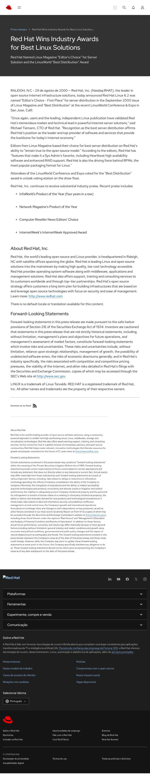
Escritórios (8, 735)
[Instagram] (145, 580)
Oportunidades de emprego (66, 730)
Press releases (19, 29)
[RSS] (35, 405)
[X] (136, 580)
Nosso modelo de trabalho (17, 668)
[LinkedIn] (110, 580)
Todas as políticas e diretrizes (116, 758)
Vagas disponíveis (86, 682)
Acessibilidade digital (13, 763)
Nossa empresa (11, 661)
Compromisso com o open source (95, 668)
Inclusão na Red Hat (13, 739)
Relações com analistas (16, 682)
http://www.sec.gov (51, 376)
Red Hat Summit (110, 739)
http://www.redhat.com (46, 296)
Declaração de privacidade (16, 758)
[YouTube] (118, 580)
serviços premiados (122, 652)
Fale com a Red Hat (62, 735)
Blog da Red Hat (110, 735)
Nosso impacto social (88, 675)
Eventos (106, 730)
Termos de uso (59, 758)
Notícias (80, 661)
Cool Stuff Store (60, 739)
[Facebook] (127, 580)
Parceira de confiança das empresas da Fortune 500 (88, 648)
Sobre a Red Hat (11, 730)
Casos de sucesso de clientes (19, 675)
